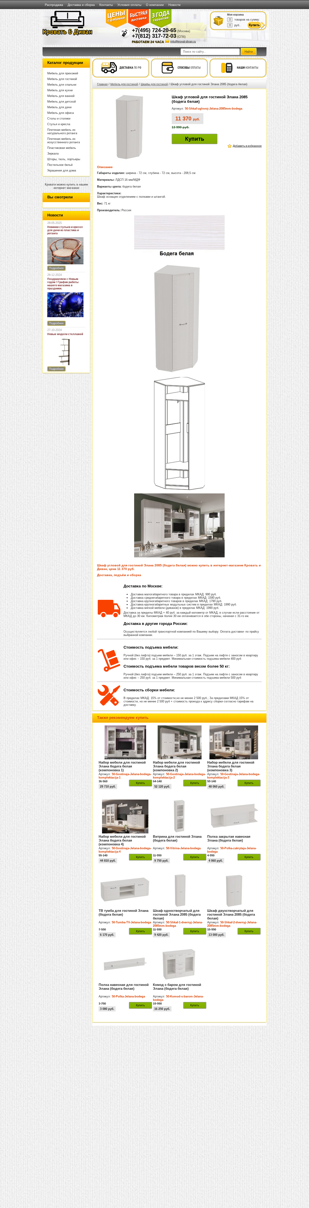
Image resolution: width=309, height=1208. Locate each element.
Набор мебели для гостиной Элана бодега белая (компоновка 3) (230, 766)
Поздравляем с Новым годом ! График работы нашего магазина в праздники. (62, 283)
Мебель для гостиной (62, 79)
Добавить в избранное (247, 146)
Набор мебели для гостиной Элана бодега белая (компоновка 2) (176, 766)
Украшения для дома (61, 170)
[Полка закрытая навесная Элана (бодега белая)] (234, 832)
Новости (174, 5)
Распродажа (54, 5)
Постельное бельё (60, 165)
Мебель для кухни (60, 90)
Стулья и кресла (58, 124)
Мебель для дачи (59, 107)
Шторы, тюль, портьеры (63, 159)
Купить (194, 139)
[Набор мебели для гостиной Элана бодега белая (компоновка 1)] (125, 758)
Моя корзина (235, 14)
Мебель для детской (61, 101)
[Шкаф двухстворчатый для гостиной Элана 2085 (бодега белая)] (234, 906)
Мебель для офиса (60, 113)
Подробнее (56, 268)
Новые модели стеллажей (65, 334)
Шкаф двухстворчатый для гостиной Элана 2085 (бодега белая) (231, 914)
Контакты (106, 5)
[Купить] (218, 20)
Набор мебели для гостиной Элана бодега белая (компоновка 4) (122, 840)
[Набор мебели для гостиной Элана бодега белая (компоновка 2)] (180, 758)
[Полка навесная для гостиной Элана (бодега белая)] (125, 980)
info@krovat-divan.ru (183, 41)
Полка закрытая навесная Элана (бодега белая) (228, 838)
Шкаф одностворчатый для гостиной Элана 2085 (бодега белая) (177, 914)
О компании (155, 5)
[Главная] (67, 34)
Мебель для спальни (61, 84)
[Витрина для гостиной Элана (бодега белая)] (180, 832)
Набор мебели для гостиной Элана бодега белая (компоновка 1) (122, 766)
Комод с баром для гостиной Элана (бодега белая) (177, 986)
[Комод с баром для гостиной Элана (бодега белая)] (180, 980)
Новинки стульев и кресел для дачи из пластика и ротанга (65, 230)
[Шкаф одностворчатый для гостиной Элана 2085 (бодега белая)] (180, 906)
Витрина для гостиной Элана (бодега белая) (177, 838)
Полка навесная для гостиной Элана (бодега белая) (124, 986)
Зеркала (53, 153)
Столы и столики (58, 118)
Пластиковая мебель (61, 148)
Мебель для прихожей (62, 73)
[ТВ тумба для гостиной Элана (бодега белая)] (125, 906)
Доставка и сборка (81, 5)
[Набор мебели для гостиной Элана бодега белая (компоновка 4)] (125, 832)
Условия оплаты (129, 5)
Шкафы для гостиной (154, 84)
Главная (102, 84)
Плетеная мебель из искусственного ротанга (63, 140)
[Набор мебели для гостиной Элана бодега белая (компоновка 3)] (234, 758)
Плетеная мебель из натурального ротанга (62, 131)
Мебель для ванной (60, 96)
